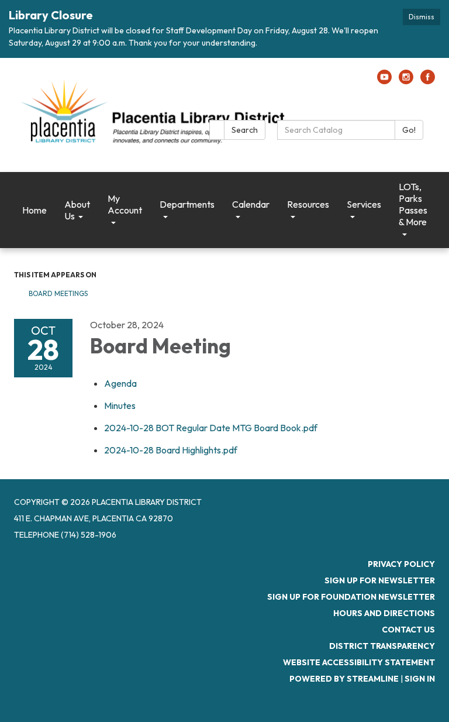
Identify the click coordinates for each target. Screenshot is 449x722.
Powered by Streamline (344, 678)
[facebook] (427, 81)
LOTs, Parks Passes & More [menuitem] (413, 204)
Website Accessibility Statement (359, 662)
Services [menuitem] (364, 204)
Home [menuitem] (34, 210)
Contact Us (408, 629)
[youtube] (384, 81)
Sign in (420, 678)
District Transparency (382, 646)
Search (245, 130)
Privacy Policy (401, 564)
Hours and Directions (384, 613)
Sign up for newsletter (379, 580)
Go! (409, 130)
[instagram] (406, 81)
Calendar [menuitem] (251, 204)
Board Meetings (58, 293)
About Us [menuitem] (77, 210)
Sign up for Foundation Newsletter (351, 597)
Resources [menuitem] (308, 204)
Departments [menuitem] (187, 204)
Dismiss (421, 16)
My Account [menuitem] (125, 204)
